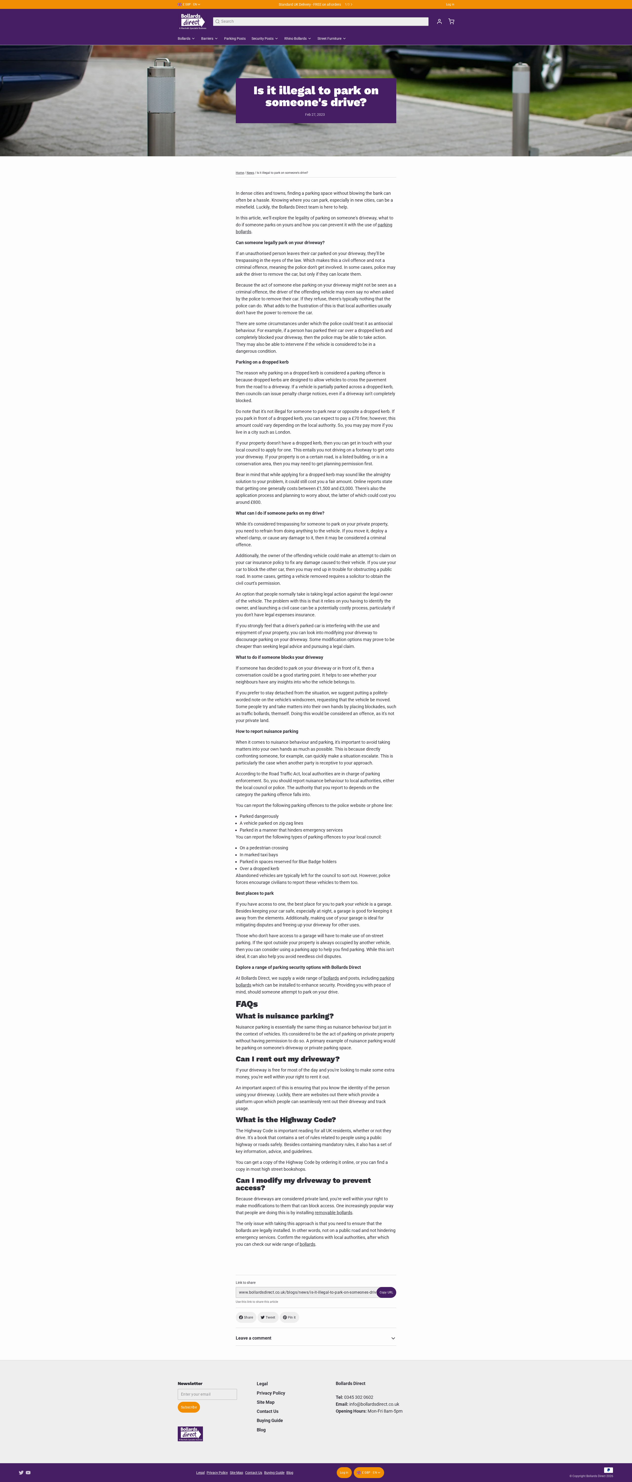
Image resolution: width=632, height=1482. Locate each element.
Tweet (271, 1317)
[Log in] (437, 21)
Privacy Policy (271, 1393)
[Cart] (449, 21)
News (250, 173)
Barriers (207, 38)
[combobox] (321, 21)
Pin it (292, 1317)
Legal (262, 1383)
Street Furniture (329, 38)
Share (248, 1317)
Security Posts (263, 38)
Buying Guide (270, 1420)
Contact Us (267, 1411)
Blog (261, 1429)
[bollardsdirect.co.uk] (192, 21)
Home (240, 173)
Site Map (266, 1402)
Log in (450, 4)
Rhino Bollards (295, 38)
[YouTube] (28, 1472)
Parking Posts (235, 38)
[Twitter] (21, 1472)
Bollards (184, 38)
